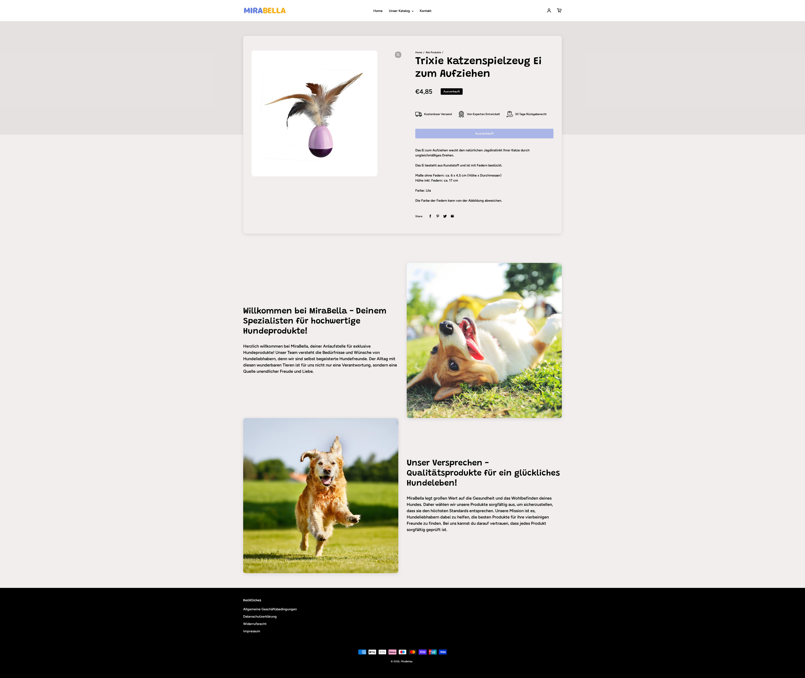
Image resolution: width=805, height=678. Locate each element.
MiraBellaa (406, 661)
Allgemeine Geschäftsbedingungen (270, 609)
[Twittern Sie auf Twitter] (445, 216)
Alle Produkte (433, 52)
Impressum (251, 631)
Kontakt (425, 11)
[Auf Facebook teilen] (430, 216)
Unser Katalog (400, 11)
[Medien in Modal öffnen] (398, 55)
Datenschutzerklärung (260, 616)
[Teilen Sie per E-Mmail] (452, 216)
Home (378, 11)
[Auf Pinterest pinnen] (437, 216)
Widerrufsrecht (254, 624)
